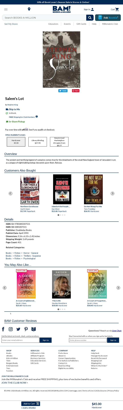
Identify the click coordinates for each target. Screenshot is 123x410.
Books (8, 253)
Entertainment (12, 366)
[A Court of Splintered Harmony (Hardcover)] (26, 284)
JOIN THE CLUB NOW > (15, 382)
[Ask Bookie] (108, 17)
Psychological (29, 258)
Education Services (38, 360)
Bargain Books (12, 363)
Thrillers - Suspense (32, 256)
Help (94, 24)
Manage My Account (99, 356)
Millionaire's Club (110, 24)
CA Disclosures (100, 391)
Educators (53, 24)
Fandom (9, 371)
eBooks (9, 356)
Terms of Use (87, 391)
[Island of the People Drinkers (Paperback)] (62, 189)
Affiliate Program (37, 356)
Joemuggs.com (75, 391)
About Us (62, 356)
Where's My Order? (99, 366)
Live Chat (117, 330)
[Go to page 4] (64, 215)
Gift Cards (81, 24)
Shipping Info (96, 363)
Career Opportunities (67, 358)
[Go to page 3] (62, 215)
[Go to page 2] (60, 215)
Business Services (38, 358)
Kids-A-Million (12, 358)
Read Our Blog (64, 366)
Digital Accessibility (66, 368)
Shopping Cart (96, 360)
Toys (8, 368)
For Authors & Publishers (68, 360)
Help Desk (95, 353)
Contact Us (62, 363)
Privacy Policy (113, 391)
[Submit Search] (90, 18)
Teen (8, 360)
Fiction (17, 253)
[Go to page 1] (58, 215)
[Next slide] (112, 193)
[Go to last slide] (10, 193)
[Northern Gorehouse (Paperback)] (29, 189)
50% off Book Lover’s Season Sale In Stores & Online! (63, 2)
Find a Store (63, 353)
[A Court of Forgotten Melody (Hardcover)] (97, 284)
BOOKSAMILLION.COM (58, 391)
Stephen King (12, 105)
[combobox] (49, 17)
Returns (94, 368)
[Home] (61, 9)
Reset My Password (99, 358)
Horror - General (31, 253)
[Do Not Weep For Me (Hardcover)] (93, 189)
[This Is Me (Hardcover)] (61, 284)
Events (67, 24)
